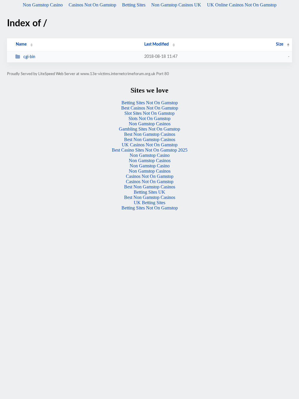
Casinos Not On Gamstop (92, 4)
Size (279, 44)
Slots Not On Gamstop (149, 118)
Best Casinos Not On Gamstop (149, 107)
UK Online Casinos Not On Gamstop (242, 4)
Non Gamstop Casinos (150, 123)
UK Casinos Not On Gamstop (150, 144)
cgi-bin (29, 57)
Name (21, 44)
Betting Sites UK (149, 192)
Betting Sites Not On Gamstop (149, 102)
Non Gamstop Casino (43, 4)
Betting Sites (133, 4)
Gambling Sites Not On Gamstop (149, 128)
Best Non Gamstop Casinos (149, 134)
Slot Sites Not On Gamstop (149, 113)
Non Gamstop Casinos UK (176, 4)
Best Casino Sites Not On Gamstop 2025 (149, 150)
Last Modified (156, 44)
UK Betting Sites (149, 202)
